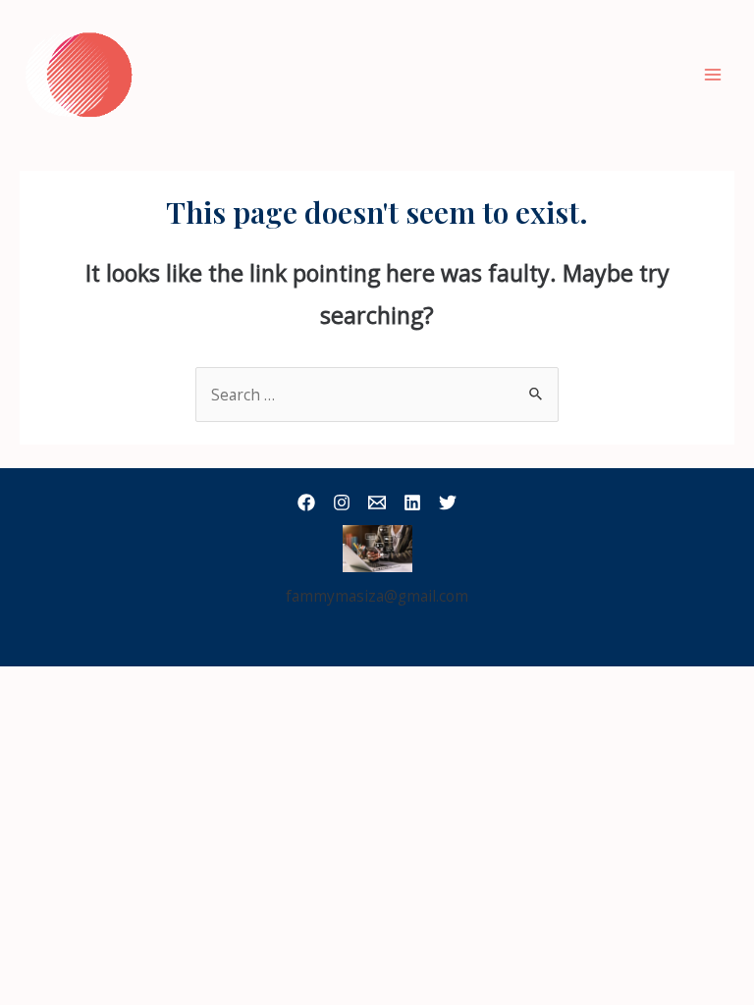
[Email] (377, 502)
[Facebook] (306, 502)
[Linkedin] (412, 502)
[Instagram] (341, 502)
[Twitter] (448, 502)
